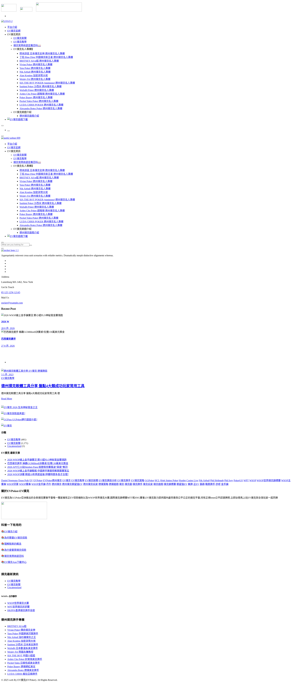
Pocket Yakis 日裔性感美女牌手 (23, 663)
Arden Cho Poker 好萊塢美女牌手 (24, 659)
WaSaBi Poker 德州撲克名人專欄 (37, 90)
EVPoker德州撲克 (52, 480)
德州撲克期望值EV (72, 484)
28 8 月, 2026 (8, 328)
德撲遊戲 (114, 484)
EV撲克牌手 (123, 480)
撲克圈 (128, 484)
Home (10, 362)
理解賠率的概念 (12, 543)
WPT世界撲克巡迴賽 (18, 606)
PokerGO (238, 480)
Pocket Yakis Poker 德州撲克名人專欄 (39, 101)
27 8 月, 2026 (8, 346)
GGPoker (149, 480)
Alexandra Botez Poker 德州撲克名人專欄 (41, 108)
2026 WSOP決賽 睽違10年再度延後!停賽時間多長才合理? (38, 474)
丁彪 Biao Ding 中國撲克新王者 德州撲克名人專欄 (46, 57)
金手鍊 (224, 484)
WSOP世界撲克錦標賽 (269, 480)
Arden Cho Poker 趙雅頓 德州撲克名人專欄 (42, 94)
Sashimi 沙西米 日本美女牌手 (22, 644)
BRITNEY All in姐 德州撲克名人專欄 (39, 61)
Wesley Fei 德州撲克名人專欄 (35, 79)
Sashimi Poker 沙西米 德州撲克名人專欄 (40, 86)
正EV (196, 484)
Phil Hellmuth (217, 480)
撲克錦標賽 (170, 484)
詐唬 (218, 484)
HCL (157, 480)
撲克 (121, 484)
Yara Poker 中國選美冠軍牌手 (22, 633)
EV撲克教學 (20, 41)
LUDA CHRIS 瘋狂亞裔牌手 (22, 674)
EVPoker (37, 480)
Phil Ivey (228, 480)
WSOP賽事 (25, 484)
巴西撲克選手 (8, 338)
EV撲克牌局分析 (108, 480)
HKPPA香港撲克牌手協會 (21, 610)
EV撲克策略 (137, 480)
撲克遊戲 (158, 484)
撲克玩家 (148, 484)
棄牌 (190, 484)
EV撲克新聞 (20, 38)
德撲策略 (103, 484)
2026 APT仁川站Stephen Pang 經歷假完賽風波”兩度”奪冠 (37, 467)
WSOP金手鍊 (38, 484)
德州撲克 (56, 484)
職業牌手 (210, 484)
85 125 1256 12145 (10, 292)
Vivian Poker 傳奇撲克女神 (21, 630)
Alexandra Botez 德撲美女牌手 (23, 670)
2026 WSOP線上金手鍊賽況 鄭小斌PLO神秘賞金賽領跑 (37, 459)
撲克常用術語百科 (14, 556)
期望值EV (182, 484)
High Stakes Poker (169, 480)
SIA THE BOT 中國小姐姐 (21, 655)
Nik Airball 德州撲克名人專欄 (35, 72)
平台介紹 (12, 27)
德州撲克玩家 (90, 484)
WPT (246, 480)
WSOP (252, 480)
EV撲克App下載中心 (15, 562)
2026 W (5, 321)
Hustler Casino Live (188, 480)
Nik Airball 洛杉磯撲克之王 (21, 637)
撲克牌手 (137, 484)
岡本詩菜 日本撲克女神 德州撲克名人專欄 (42, 53)
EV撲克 (66, 480)
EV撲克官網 (13, 30)
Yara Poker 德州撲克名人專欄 (35, 68)
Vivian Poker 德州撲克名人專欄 (36, 64)
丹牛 (48, 484)
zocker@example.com (12, 302)
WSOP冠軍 (12, 484)
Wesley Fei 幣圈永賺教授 (20, 652)
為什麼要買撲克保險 (15, 550)
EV (31, 480)
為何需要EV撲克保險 (15, 537)
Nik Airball (204, 480)
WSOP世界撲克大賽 (18, 603)
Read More (6, 398)
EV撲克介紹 (10, 531)
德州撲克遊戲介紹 (29, 115)
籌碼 (202, 484)
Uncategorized (14, 446)
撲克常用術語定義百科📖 (27, 45)
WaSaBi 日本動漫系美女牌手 (22, 648)
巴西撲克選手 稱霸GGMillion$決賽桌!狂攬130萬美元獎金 (37, 463)
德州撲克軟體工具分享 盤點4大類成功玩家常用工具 (43, 386)
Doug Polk (23, 480)
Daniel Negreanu (9, 480)
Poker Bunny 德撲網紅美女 (21, 666)
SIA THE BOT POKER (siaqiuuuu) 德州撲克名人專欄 (47, 83)
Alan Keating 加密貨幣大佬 (34, 75)
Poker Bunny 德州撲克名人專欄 (36, 97)
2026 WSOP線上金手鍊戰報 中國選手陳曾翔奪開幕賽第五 (38, 470)
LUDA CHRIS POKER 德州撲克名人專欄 (41, 104)
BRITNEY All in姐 (16, 626)
